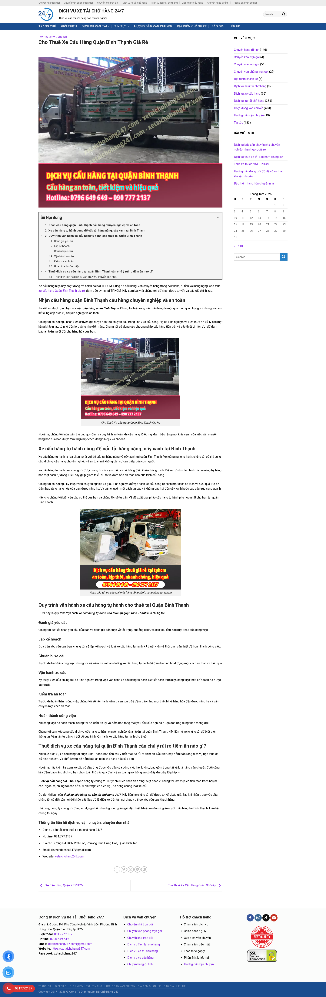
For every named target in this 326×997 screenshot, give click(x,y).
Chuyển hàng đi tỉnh (217, 2)
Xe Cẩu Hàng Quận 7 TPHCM (64, 885)
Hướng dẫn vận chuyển (245, 2)
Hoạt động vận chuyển (52, 37)
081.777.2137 (63, 934)
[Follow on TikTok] (266, 917)
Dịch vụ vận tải (94, 26)
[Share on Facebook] (117, 869)
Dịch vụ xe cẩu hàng (192, 2)
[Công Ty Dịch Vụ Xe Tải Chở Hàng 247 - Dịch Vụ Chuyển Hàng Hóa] (46, 14)
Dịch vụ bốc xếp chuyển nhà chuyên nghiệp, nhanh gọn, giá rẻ (257, 147)
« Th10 (238, 246)
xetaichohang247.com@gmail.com (70, 944)
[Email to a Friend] (131, 869)
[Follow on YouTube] (274, 917)
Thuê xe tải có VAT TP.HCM (251, 164)
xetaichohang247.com (69, 856)
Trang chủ (47, 26)
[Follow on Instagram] (258, 917)
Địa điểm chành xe (192, 26)
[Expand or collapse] (217, 217)
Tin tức (120, 26)
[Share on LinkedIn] (144, 869)
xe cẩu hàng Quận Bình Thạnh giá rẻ (61, 290)
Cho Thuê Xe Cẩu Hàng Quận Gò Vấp (192, 885)
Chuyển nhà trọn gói (49, 2)
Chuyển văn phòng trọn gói (78, 2)
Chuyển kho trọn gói (107, 2)
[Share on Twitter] (124, 869)
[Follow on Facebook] (250, 917)
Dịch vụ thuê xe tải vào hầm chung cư (258, 157)
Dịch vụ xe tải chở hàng (135, 2)
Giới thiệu (69, 26)
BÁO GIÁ (217, 26)
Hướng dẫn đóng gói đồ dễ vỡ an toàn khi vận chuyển (258, 174)
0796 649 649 (59, 939)
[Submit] (283, 14)
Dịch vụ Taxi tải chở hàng (164, 2)
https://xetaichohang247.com (71, 948)
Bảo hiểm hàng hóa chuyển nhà (254, 183)
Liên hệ (234, 26)
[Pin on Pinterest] (137, 869)
